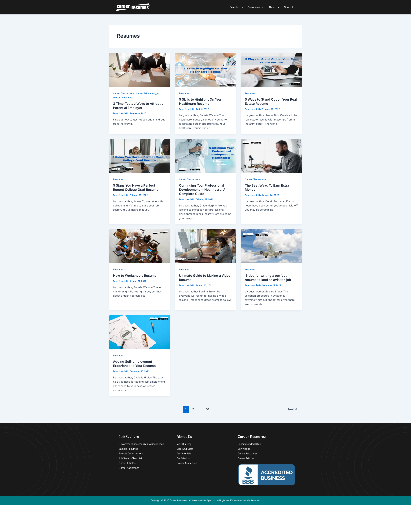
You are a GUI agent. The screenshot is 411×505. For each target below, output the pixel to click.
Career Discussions (124, 93)
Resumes (127, 97)
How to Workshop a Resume (135, 276)
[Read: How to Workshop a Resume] (139, 246)
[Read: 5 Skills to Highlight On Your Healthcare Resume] (205, 70)
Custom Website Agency (202, 500)
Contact (288, 7)
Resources (254, 7)
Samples (234, 7)
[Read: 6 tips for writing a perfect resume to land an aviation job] (271, 246)
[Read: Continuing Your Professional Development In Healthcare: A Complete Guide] (205, 156)
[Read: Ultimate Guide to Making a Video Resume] (205, 246)
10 (207, 409)
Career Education (145, 93)
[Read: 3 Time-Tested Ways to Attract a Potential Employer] (139, 70)
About (272, 7)
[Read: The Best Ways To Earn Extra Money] (271, 156)
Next (293, 409)
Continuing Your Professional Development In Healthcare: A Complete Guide (202, 190)
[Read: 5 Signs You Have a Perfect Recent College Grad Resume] (139, 156)
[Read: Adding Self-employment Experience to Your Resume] (139, 332)
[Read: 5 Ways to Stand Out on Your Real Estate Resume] (271, 70)
